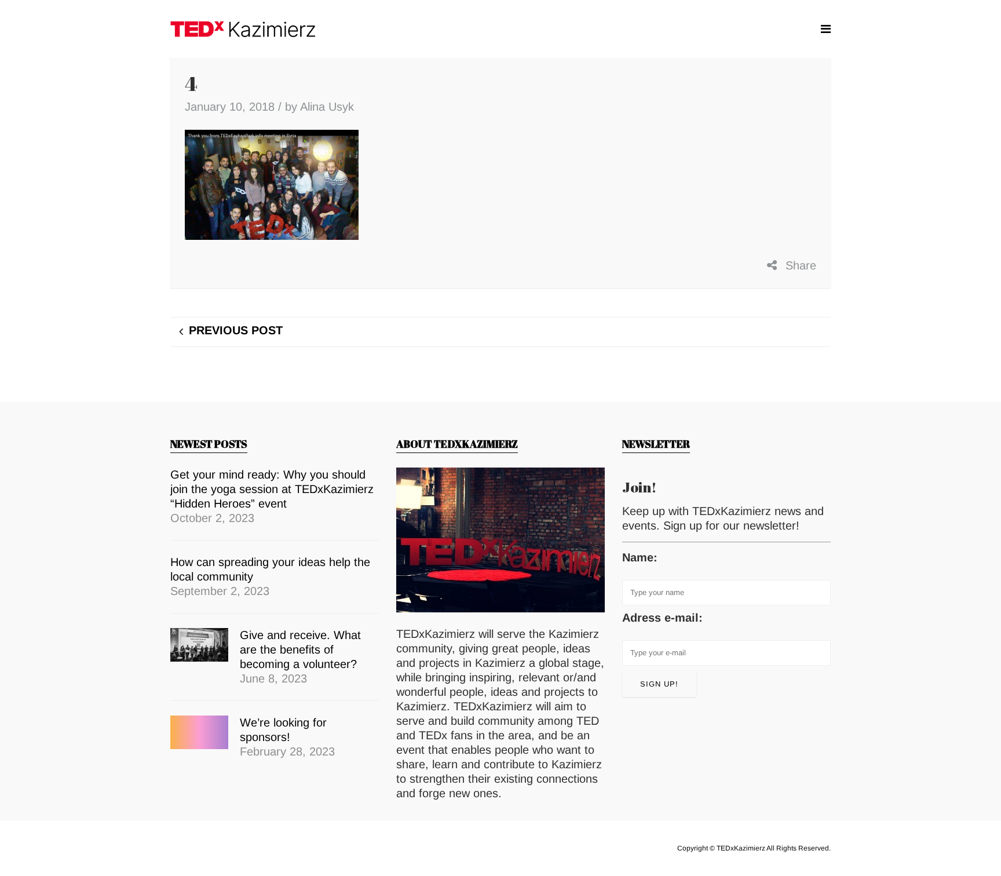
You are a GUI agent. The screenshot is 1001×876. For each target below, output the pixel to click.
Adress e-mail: (662, 617)
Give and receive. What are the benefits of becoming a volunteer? (300, 649)
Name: (639, 557)
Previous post (236, 330)
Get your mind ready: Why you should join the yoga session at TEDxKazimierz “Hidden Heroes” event (272, 489)
